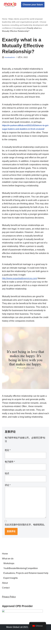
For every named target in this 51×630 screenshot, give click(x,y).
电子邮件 (10, 462)
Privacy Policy (9, 597)
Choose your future (33, 4)
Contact (6, 588)
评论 (7, 485)
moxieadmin (9, 57)
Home (5, 553)
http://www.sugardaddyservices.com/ (19, 278)
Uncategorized (19, 28)
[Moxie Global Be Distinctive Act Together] (10, 4)
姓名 (7, 450)
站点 (7, 473)
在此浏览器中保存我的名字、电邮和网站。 (25, 525)
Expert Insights (10, 578)
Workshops (8, 563)
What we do (7, 558)
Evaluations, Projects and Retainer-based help (25, 573)
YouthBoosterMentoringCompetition (20, 568)
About (5, 583)
